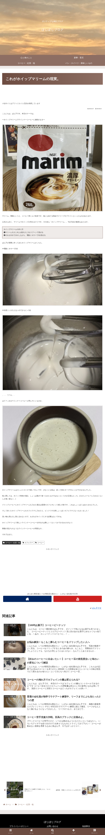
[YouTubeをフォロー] (77, 599)
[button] (97, 461)
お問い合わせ (52, 826)
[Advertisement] (52, 93)
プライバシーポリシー (19, 826)
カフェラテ (29, 543)
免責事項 (86, 826)
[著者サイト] (27, 599)
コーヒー (40, 543)
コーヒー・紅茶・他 (12, 543)
